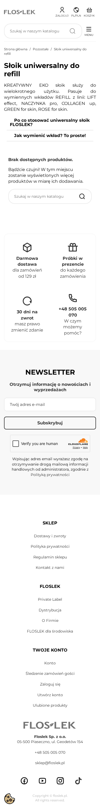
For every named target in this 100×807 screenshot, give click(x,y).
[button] (76, 11)
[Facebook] (24, 780)
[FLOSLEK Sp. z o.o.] (20, 12)
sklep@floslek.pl (50, 762)
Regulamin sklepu (50, 557)
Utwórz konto (50, 694)
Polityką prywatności (50, 474)
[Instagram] (60, 780)
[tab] (50, 122)
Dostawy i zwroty (50, 536)
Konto (50, 663)
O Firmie (50, 620)
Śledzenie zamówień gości (50, 673)
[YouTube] (42, 780)
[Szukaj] (72, 31)
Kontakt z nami (50, 567)
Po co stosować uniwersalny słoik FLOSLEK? (50, 122)
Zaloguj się (50, 684)
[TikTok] (78, 780)
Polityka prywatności (50, 546)
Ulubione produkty (50, 705)
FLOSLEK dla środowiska (50, 631)
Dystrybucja (50, 610)
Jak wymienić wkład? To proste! (50, 135)
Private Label (50, 599)
